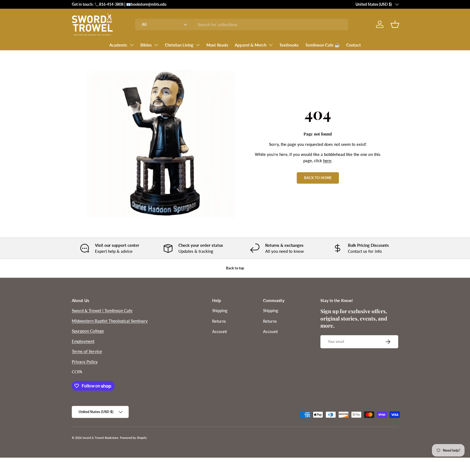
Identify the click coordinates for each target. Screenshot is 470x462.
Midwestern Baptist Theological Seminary (110, 320)
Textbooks (289, 44)
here (327, 160)
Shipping (219, 310)
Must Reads (217, 44)
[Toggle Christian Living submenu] (197, 45)
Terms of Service (87, 351)
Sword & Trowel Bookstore (100, 437)
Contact (353, 44)
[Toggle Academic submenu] (131, 45)
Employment (83, 341)
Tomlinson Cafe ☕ (322, 44)
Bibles (146, 44)
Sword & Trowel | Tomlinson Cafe (102, 310)
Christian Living (179, 44)
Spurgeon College (88, 330)
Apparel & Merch (250, 44)
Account (219, 331)
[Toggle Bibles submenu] (156, 45)
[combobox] (241, 24)
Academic (118, 44)
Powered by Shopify (133, 437)
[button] (395, 24)
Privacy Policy (85, 361)
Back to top (235, 268)
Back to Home (318, 177)
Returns (219, 321)
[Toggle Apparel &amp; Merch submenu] (270, 45)
